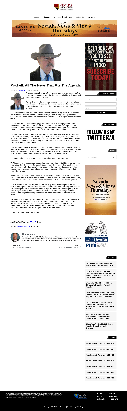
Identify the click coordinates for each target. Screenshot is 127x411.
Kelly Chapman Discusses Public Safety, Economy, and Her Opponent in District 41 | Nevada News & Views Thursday (100, 295)
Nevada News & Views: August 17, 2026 (100, 349)
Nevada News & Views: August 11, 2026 (100, 372)
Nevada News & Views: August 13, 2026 (100, 361)
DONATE (91, 17)
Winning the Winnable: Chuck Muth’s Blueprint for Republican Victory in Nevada (99, 285)
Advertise (68, 17)
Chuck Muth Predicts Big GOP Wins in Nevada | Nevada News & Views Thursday (99, 326)
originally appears (23, 227)
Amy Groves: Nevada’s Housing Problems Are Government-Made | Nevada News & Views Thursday (98, 316)
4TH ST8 (33, 222)
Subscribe (80, 17)
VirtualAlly (80, 407)
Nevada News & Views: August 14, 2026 (100, 355)
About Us (46, 17)
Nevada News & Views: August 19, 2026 (100, 343)
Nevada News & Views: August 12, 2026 (100, 366)
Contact (57, 17)
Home (36, 17)
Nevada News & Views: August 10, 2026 (100, 378)
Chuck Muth (21, 90)
